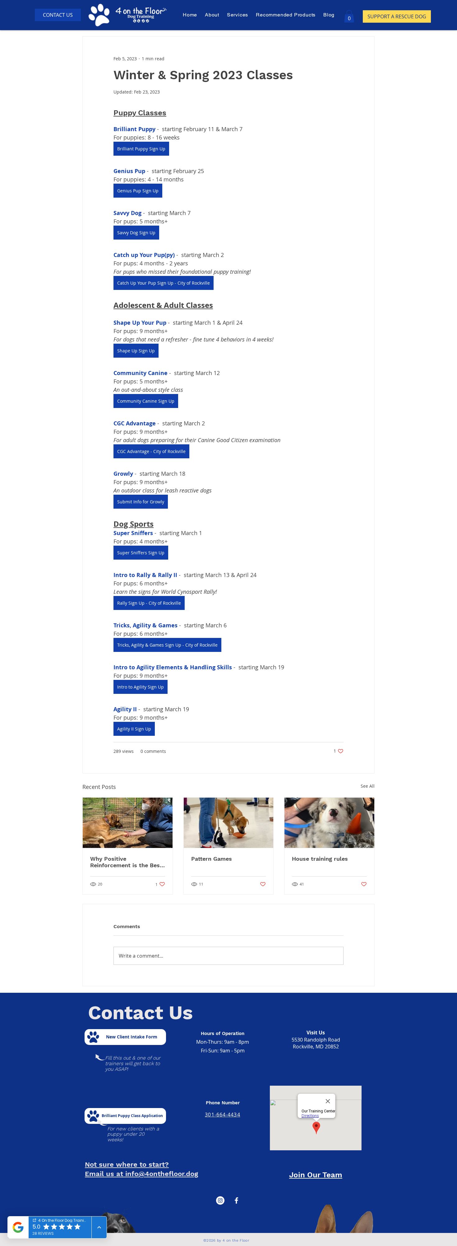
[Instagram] (220, 1200)
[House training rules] (329, 823)
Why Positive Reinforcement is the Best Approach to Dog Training (126, 861)
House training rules (320, 858)
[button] (238, 14)
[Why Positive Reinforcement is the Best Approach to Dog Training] (128, 823)
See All (368, 786)
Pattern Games (211, 858)
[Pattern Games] (229, 823)
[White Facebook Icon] (236, 1200)
